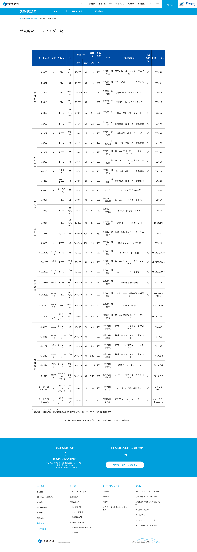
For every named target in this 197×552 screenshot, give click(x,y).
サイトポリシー (141, 515)
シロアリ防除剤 (77, 512)
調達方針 (106, 502)
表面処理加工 (36, 18)
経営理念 (40, 502)
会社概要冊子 (42, 507)
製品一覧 (27, 18)
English (150, 3)
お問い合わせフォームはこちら (125, 465)
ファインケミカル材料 (78, 492)
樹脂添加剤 (74, 497)
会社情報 (92, 4)
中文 (157, 3)
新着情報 (141, 4)
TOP (55, 11)
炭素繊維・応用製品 (77, 522)
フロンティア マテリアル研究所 (147, 491)
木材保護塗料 (77, 507)
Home (83, 4)
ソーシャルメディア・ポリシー (146, 520)
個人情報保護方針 (142, 510)
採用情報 (131, 4)
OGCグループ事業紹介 (45, 497)
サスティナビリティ (116, 4)
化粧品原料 (76, 532)
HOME (22, 18)
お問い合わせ (99, 11)
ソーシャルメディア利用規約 (146, 525)
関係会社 (40, 518)
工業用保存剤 (77, 517)
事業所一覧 (41, 513)
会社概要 (40, 492)
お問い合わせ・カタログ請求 (146, 497)
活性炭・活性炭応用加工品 (82, 527)
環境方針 (106, 497)
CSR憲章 (106, 491)
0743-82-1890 (64, 459)
